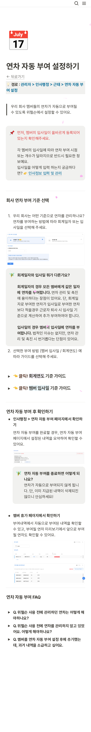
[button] (76, 3)
